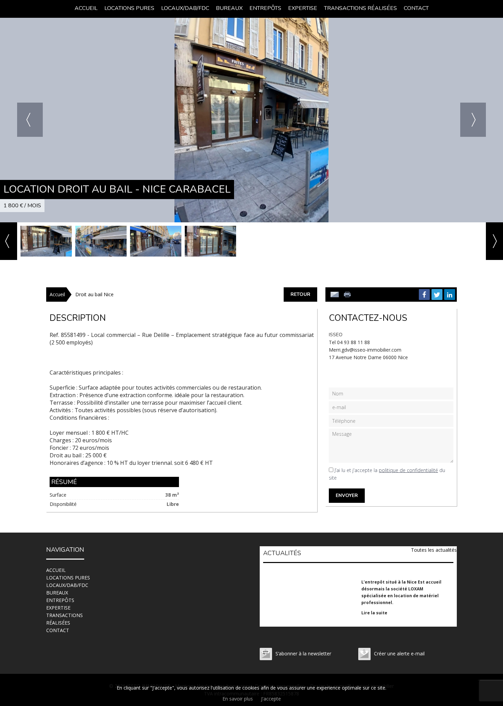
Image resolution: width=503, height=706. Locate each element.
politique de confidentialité (408, 470)
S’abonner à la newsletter (303, 653)
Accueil (86, 8)
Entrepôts (265, 8)
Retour (300, 294)
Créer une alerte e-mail (399, 653)
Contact (416, 8)
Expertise (302, 8)
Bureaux (229, 8)
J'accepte (271, 698)
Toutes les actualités (434, 550)
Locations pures (129, 8)
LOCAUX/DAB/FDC (185, 8)
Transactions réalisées (360, 8)
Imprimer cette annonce (348, 294)
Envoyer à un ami (335, 294)
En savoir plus (237, 698)
